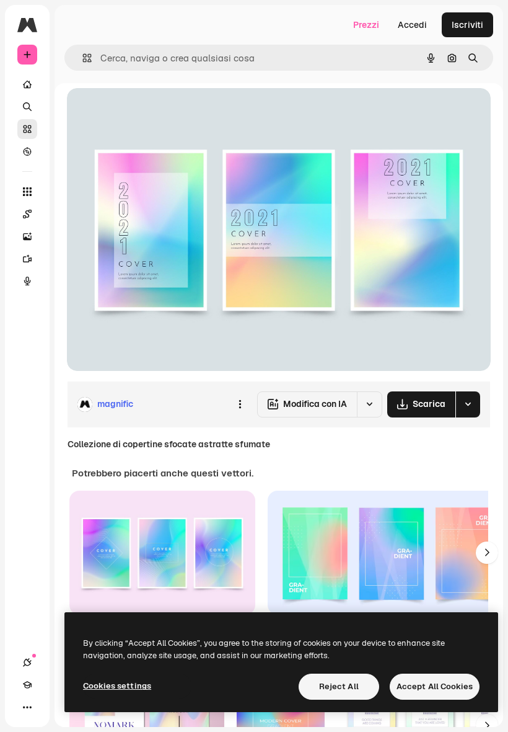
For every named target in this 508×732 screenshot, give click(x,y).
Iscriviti (467, 24)
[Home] (27, 84)
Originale (149, 111)
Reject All (339, 686)
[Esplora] (27, 151)
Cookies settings (117, 686)
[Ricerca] (27, 107)
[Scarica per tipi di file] (467, 404)
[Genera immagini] (27, 236)
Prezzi (366, 24)
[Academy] (27, 685)
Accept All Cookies (434, 686)
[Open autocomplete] (82, 58)
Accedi (412, 24)
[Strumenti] (27, 192)
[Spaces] (27, 214)
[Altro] (27, 707)
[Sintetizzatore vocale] (27, 281)
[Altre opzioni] (239, 404)
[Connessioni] (27, 662)
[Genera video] (27, 259)
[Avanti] (487, 553)
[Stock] (27, 129)
